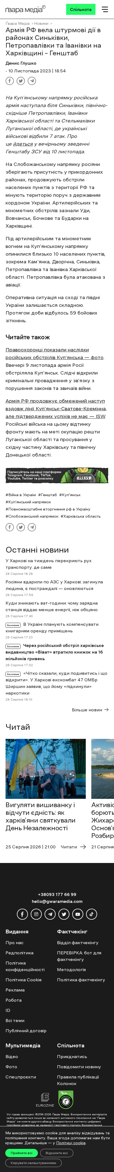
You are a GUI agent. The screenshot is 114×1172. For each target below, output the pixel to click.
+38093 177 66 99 (57, 894)
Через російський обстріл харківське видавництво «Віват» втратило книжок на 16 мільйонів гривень (55, 652)
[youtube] (77, 914)
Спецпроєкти (21, 1077)
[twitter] (63, 914)
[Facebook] (10, 81)
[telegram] (50, 914)
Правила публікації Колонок (78, 1080)
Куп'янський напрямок (29, 502)
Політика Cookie (24, 979)
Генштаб (49, 495)
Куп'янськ (71, 495)
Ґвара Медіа (18, 23)
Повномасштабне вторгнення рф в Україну (49, 509)
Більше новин (87, 709)
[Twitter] (21, 81)
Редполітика (19, 952)
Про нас (15, 942)
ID (8, 1010)
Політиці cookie (71, 1143)
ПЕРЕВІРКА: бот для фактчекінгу (79, 955)
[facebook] (22, 914)
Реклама (15, 990)
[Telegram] (32, 81)
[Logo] (26, 9)
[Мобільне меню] (105, 9)
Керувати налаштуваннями (33, 1163)
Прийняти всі (21, 1153)
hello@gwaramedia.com (57, 901)
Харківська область (82, 516)
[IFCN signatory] (65, 1100)
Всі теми (15, 1020)
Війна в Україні (22, 495)
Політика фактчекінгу (81, 979)
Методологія (71, 969)
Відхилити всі (57, 1153)
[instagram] (36, 914)
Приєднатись (72, 1056)
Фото (11, 1066)
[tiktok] (91, 914)
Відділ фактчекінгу (78, 942)
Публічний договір (26, 1030)
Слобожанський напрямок (33, 516)
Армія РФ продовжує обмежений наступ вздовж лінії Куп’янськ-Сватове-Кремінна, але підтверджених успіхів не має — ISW (56, 408)
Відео (12, 1056)
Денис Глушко (21, 63)
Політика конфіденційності (25, 966)
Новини (41, 23)
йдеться (23, 143)
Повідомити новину (79, 1066)
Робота (14, 1000)
